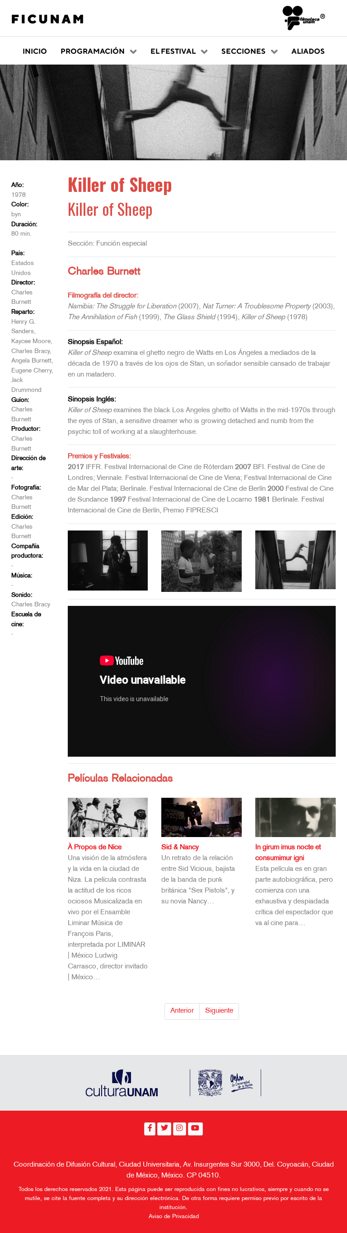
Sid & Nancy (180, 847)
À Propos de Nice (95, 847)
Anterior (182, 1011)
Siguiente (219, 1011)
